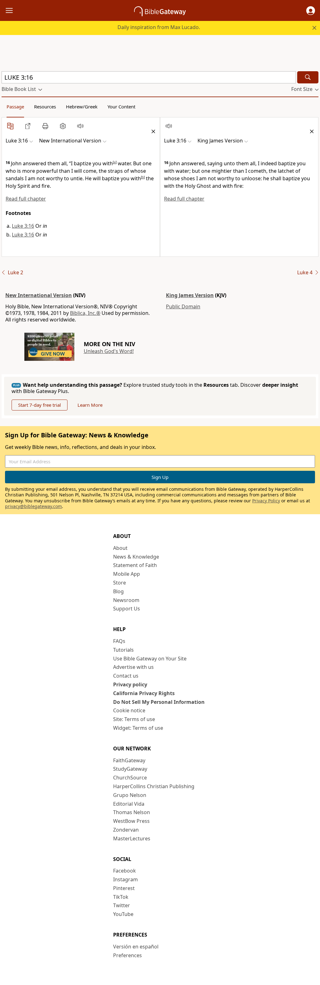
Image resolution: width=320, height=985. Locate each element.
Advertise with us (133, 667)
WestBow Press (131, 821)
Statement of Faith (135, 565)
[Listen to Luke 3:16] (80, 126)
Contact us (125, 675)
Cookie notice (129, 710)
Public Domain (183, 306)
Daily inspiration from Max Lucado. (159, 27)
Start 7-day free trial (39, 405)
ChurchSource (130, 777)
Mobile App (126, 573)
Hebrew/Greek (82, 106)
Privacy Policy (266, 501)
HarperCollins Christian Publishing (153, 786)
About (120, 548)
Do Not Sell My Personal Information (159, 702)
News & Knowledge (136, 556)
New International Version (38, 295)
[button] (310, 10)
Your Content (121, 106)
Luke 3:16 (23, 225)
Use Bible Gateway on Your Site (150, 658)
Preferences (127, 955)
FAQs (119, 641)
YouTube (123, 914)
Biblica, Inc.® (85, 313)
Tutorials (123, 649)
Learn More (90, 405)
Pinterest (124, 888)
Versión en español (135, 946)
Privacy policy (130, 684)
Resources (45, 106)
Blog (118, 591)
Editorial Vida (128, 803)
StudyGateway (130, 768)
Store (119, 582)
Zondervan (126, 829)
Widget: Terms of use (138, 727)
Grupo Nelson (129, 795)
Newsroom (126, 600)
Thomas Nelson (131, 812)
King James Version (190, 295)
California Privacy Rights (144, 693)
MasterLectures (131, 838)
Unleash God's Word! (109, 351)
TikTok (120, 896)
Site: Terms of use (134, 719)
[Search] (307, 77)
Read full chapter (26, 198)
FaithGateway (129, 760)
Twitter (121, 905)
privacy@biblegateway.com (33, 506)
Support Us (126, 608)
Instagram (125, 879)
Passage (15, 106)
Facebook (124, 870)
